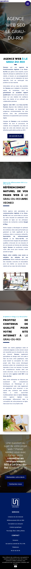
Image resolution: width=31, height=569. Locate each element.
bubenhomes (4, 1)
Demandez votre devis (15, 477)
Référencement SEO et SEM (15, 520)
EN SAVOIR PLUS (15, 136)
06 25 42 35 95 (19, 469)
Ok (15, 566)
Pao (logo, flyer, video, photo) (16, 530)
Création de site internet (15, 517)
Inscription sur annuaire (15, 524)
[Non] (29, 562)
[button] (27, 3)
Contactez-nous (15, 484)
